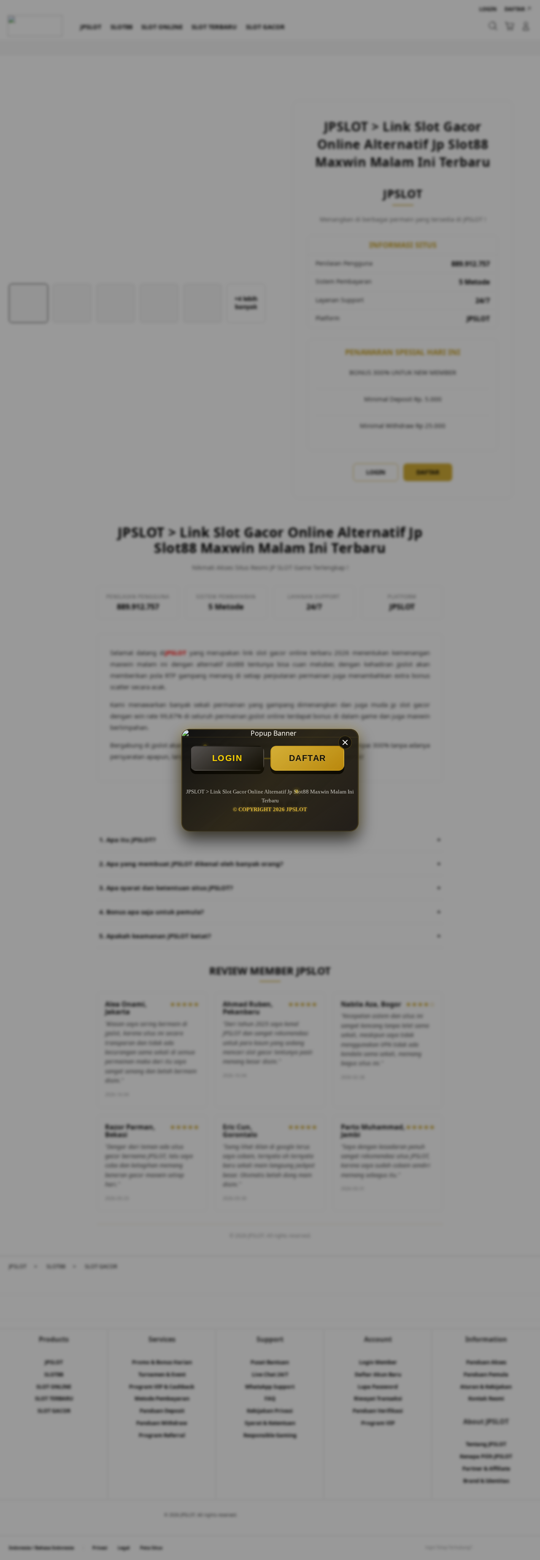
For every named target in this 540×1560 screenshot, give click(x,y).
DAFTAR (307, 758)
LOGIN (227, 758)
